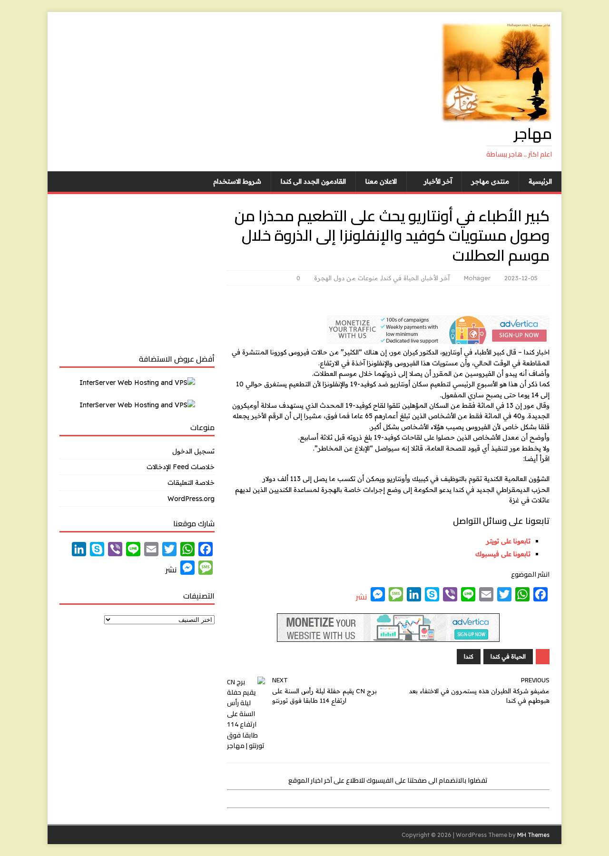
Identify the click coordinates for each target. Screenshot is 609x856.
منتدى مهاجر (490, 181)
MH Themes (533, 834)
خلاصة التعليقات (191, 482)
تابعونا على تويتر (508, 541)
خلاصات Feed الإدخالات (181, 466)
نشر (361, 597)
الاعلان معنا (381, 181)
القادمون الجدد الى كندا (313, 181)
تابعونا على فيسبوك (502, 554)
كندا (468, 656)
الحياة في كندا (400, 278)
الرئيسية (540, 181)
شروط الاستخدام (237, 181)
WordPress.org (191, 498)
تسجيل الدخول (193, 451)
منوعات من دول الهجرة (346, 278)
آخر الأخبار (438, 181)
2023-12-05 (521, 278)
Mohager (477, 278)
